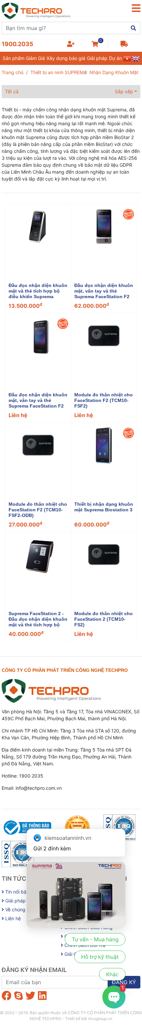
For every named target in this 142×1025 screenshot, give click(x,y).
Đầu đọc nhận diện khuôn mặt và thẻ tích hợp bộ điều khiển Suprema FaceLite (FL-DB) (38, 293)
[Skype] (18, 996)
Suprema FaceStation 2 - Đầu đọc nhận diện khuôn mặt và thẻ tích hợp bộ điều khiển (38, 622)
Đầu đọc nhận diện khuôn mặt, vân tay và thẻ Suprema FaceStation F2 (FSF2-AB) (38, 403)
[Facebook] (7, 996)
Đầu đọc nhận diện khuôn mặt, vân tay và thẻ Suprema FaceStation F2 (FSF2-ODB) (103, 293)
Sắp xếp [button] (124, 91)
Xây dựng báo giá (66, 58)
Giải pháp (97, 58)
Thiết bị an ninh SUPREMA (58, 72)
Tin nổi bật (16, 892)
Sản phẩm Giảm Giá (24, 58)
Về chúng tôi (18, 909)
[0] (94, 44)
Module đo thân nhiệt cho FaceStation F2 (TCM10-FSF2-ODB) (38, 509)
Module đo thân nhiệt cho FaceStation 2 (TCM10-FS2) (103, 619)
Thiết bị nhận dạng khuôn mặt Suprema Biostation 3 (103, 506)
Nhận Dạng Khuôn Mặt (113, 72)
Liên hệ (12, 918)
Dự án (115, 58)
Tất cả (11, 91)
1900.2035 (17, 44)
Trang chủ (12, 72)
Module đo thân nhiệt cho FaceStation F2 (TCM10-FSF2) (103, 400)
